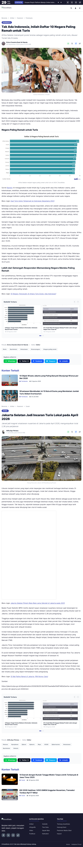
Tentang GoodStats (63, 824)
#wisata (15, 748)
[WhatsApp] (68, 43)
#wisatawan (24, 349)
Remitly (10, 188)
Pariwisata (29, 18)
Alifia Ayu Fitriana (13, 740)
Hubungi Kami (61, 827)
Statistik (44, 824)
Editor (38, 345)
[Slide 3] (43, 335)
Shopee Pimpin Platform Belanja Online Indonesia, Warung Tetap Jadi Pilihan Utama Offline (40, 2)
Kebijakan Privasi (76, 844)
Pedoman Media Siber (64, 830)
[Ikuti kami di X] (71, 2)
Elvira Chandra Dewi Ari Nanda (17, 345)
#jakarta (31, 744)
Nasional (20, 18)
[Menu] (79, 8)
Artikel (12, 18)
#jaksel (24, 744)
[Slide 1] (40, 335)
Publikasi (32, 834)
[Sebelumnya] (58, 2)
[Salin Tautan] (79, 43)
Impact (59, 834)
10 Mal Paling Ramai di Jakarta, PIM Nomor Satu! (29, 676)
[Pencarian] (71, 8)
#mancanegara (35, 349)
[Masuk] (75, 8)
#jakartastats (56, 744)
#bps (39, 744)
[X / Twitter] (72, 43)
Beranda (4, 18)
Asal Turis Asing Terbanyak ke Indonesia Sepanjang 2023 (32, 201)
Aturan (68, 844)
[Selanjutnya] (61, 2)
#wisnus (5, 744)
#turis (4, 349)
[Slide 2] (42, 335)
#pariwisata (13, 349)
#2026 (46, 744)
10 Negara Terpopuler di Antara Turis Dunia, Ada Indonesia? (33, 294)
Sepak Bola (46, 830)
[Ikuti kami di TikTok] (80, 2)
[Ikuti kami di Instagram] (75, 2)
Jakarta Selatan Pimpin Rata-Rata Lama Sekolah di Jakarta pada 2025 (38, 603)
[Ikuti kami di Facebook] (67, 2)
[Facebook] (76, 43)
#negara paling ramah (49, 349)
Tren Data (45, 827)
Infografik (32, 827)
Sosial (28, 406)
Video (31, 830)
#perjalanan (14, 744)
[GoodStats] (8, 8)
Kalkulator (45, 834)
